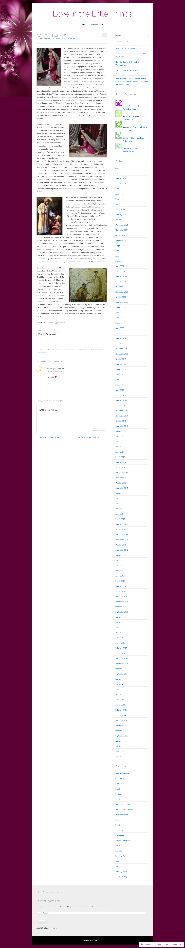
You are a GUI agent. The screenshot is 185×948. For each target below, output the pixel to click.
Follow (42, 921)
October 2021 (120, 235)
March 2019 (120, 395)
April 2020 (119, 328)
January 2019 (120, 406)
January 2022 (120, 220)
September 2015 (121, 612)
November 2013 (121, 726)
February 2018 (121, 462)
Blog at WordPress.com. (92, 940)
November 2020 (121, 292)
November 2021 (121, 230)
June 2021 (119, 256)
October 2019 (120, 359)
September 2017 (121, 488)
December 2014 (121, 658)
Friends (118, 799)
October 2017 (120, 483)
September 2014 (121, 674)
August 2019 (120, 369)
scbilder (126, 149)
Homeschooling (121, 815)
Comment (98, 428)
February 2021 (121, 276)
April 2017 (119, 514)
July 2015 (119, 622)
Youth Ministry (121, 877)
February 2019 (121, 400)
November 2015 (121, 602)
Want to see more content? (125, 49)
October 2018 (120, 421)
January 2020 (120, 344)
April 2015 (119, 638)
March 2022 (120, 209)
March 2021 (120, 271)
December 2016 (121, 535)
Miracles (45, 352)
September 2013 (121, 736)
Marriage (118, 825)
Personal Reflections (58, 349)
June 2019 (119, 380)
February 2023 (121, 178)
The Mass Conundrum (47, 437)
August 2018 (120, 431)
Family (118, 789)
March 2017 (120, 519)
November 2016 (121, 540)
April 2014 (119, 700)
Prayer (117, 846)
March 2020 (120, 333)
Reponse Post (120, 856)
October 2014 (120, 669)
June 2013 (119, 751)
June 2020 (119, 318)
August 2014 (120, 679)
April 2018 (119, 452)
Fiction (118, 794)
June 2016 (119, 566)
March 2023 (120, 173)
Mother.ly (119, 830)
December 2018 (121, 411)
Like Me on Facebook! (49, 892)
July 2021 (119, 251)
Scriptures (119, 866)
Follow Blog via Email (49, 900)
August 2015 (120, 617)
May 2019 (119, 385)
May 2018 (119, 447)
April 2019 (119, 390)
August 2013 (120, 741)
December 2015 (121, 596)
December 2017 (121, 473)
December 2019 (121, 349)
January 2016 (120, 591)
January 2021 (120, 282)
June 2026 (119, 168)
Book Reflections (122, 773)
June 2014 (119, 689)
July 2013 (119, 746)
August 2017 (120, 493)
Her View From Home (124, 810)
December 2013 (121, 720)
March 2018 (120, 457)
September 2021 (121, 240)
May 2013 (119, 756)
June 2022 (119, 194)
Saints (117, 861)
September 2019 (121, 364)
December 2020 (121, 287)
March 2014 (120, 705)
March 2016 (120, 581)
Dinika (125, 138)
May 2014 (119, 695)
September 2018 (121, 426)
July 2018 (119, 436)
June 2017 (119, 504)
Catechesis (119, 779)
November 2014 (121, 664)
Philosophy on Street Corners (92, 437)
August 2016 (120, 555)
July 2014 (119, 684)
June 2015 (119, 627)
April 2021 (119, 266)
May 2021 (119, 261)
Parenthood (119, 835)
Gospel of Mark (85, 349)
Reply (49, 383)
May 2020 (119, 323)
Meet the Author (97, 25)
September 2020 (121, 302)
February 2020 (121, 338)
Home (84, 25)
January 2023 (120, 184)
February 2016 (121, 586)
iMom (117, 820)
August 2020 (120, 307)
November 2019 (121, 354)
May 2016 (119, 571)
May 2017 (119, 509)
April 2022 (119, 204)
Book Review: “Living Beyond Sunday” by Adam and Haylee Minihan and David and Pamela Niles (131, 81)
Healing (95, 349)
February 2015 (121, 648)
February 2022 (121, 215)
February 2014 (121, 710)
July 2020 (119, 313)
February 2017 (121, 524)
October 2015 (120, 607)
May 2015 (119, 633)
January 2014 (120, 715)
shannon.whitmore (68, 39)
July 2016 (119, 560)
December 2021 (121, 225)
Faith (46, 349)
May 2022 (119, 199)
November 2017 (121, 478)
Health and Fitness (122, 804)
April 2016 (119, 576)
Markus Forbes (128, 106)
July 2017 (119, 498)
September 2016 (121, 550)
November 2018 (121, 416)
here (84, 54)
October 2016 (120, 545)
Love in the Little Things (92, 13)
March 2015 (120, 643)
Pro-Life (118, 851)
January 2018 (120, 467)
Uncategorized (121, 872)
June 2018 (119, 442)
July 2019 (119, 375)
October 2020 (120, 297)
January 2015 (120, 653)
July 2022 (119, 189)
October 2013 (120, 731)
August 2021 (120, 246)
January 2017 (120, 529)
